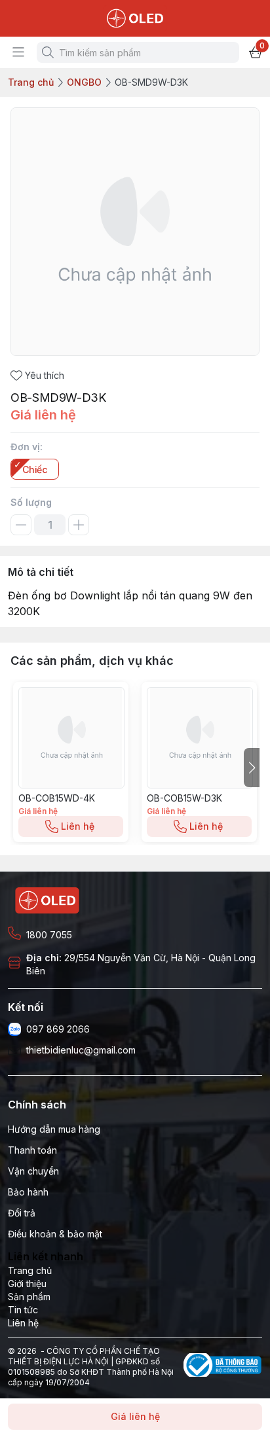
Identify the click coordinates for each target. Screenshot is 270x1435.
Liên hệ (77, 826)
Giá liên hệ (135, 1416)
